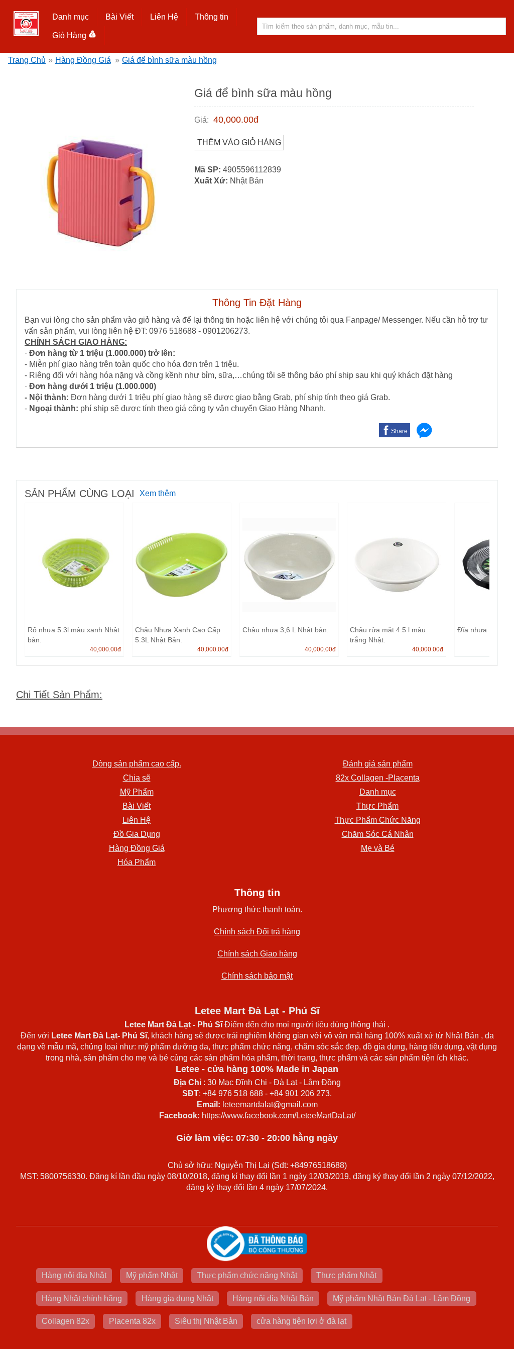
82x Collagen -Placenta (378, 778)
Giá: (201, 120)
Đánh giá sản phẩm (378, 763)
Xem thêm (158, 493)
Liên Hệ (164, 17)
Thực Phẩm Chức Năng (378, 820)
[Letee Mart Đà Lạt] (26, 23)
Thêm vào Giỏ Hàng (239, 142)
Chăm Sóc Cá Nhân (378, 834)
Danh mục (377, 792)
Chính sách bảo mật (257, 976)
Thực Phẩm (377, 806)
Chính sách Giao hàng (257, 953)
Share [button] (399, 431)
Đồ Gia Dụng (136, 834)
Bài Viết (136, 806)
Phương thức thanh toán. (257, 909)
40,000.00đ (236, 120)
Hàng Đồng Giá (83, 60)
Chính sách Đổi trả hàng (257, 931)
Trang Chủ (27, 60)
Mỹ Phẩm (137, 792)
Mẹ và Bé (378, 848)
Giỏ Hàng (69, 35)
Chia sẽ (137, 778)
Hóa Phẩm (136, 862)
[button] (70, 17)
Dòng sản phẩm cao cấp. (136, 763)
